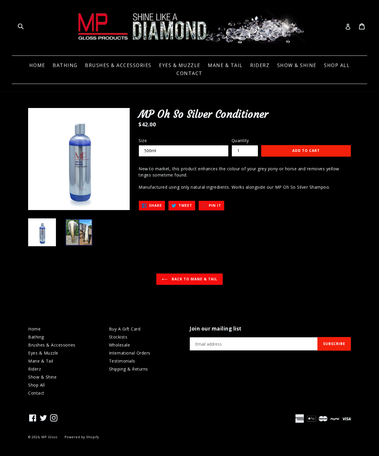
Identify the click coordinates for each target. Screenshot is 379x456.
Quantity (240, 140)
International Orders (129, 353)
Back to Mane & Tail (194, 279)
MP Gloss (49, 437)
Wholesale (119, 345)
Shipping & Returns (128, 369)
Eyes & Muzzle (179, 65)
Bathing (65, 65)
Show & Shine (297, 65)
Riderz (259, 65)
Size (143, 140)
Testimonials (122, 361)
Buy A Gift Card (125, 329)
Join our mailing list (216, 329)
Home (37, 65)
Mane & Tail (225, 65)
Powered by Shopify (82, 437)
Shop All (337, 65)
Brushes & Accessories (118, 65)
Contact (189, 73)
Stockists (118, 337)
